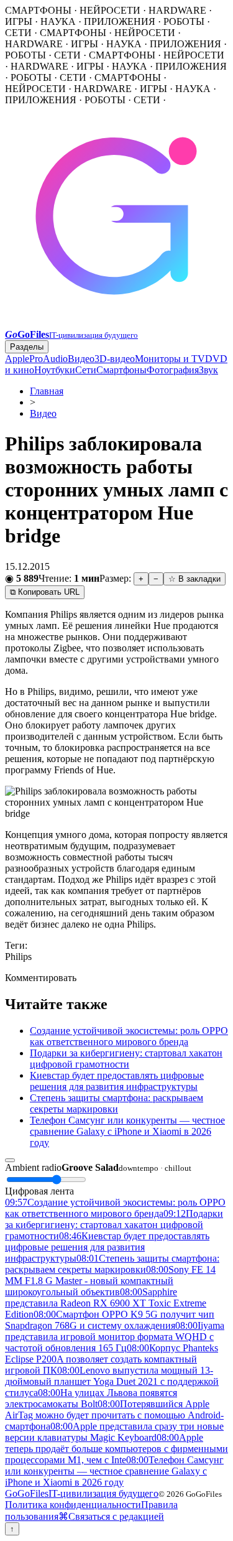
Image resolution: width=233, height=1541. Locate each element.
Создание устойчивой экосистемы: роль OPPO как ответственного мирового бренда (129, 1036)
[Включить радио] (10, 1160)
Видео (81, 358)
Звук (208, 370)
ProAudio (48, 358)
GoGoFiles (81, 1493)
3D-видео (114, 358)
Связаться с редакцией (116, 1516)
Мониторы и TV (170, 358)
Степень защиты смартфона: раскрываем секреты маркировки (116, 1103)
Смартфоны (121, 370)
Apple (17, 358)
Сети (85, 370)
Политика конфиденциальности (73, 1504)
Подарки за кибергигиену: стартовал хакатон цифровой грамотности (126, 1058)
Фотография (173, 370)
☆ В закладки (194, 579)
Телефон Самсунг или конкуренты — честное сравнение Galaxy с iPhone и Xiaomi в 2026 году (127, 1131)
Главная (46, 391)
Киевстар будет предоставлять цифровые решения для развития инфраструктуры (117, 1081)
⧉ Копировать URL (45, 592)
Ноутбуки (54, 370)
